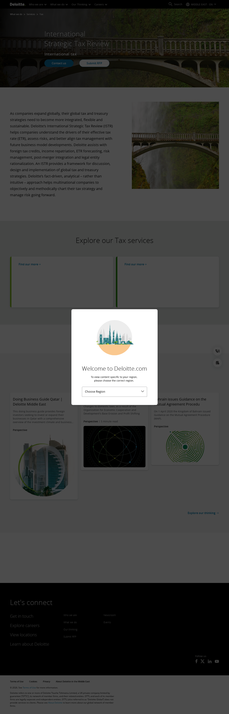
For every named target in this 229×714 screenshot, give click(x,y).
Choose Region (95, 392)
